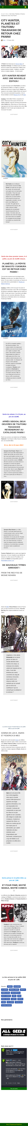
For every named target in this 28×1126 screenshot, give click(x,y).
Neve (7, 1124)
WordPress (19, 1124)
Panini (19, 995)
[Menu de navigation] (2, 7)
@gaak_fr (14, 1060)
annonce (10, 986)
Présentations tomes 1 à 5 (7, 560)
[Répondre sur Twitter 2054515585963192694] (6, 1083)
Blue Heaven (17, 986)
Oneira (16, 740)
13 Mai (19, 1060)
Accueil (2, 14)
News (7, 14)
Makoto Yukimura (6, 995)
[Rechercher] (25, 7)
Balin (4, 40)
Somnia (3, 1002)
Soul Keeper (10, 1002)
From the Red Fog (15, 992)
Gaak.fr (8, 1060)
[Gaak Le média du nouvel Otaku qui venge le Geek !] (14, 2)
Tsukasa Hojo (18, 1002)
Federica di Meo (5, 992)
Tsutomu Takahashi (6, 1005)
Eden (24, 94)
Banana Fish (17, 94)
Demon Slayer (19, 63)
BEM (7, 606)
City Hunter (4, 989)
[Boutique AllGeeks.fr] (14, 1041)
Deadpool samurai (14, 989)
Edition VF (23, 989)
